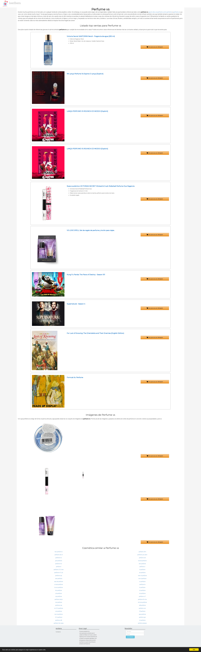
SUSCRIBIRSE (130, 637)
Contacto (58, 632)
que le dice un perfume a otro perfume (160, 12)
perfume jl (176, 12)
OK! (194, 650)
